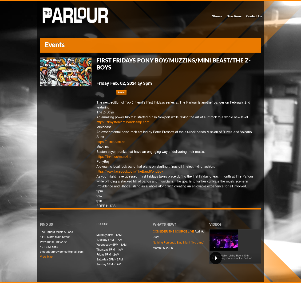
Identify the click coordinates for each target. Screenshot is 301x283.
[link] (129, 171)
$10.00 (121, 92)
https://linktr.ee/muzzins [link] (113, 156)
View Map (46, 256)
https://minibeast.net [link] (111, 141)
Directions (234, 16)
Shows (217, 16)
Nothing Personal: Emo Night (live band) (178, 242)
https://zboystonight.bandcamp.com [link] (122, 122)
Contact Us (254, 16)
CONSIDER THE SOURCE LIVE (173, 231)
